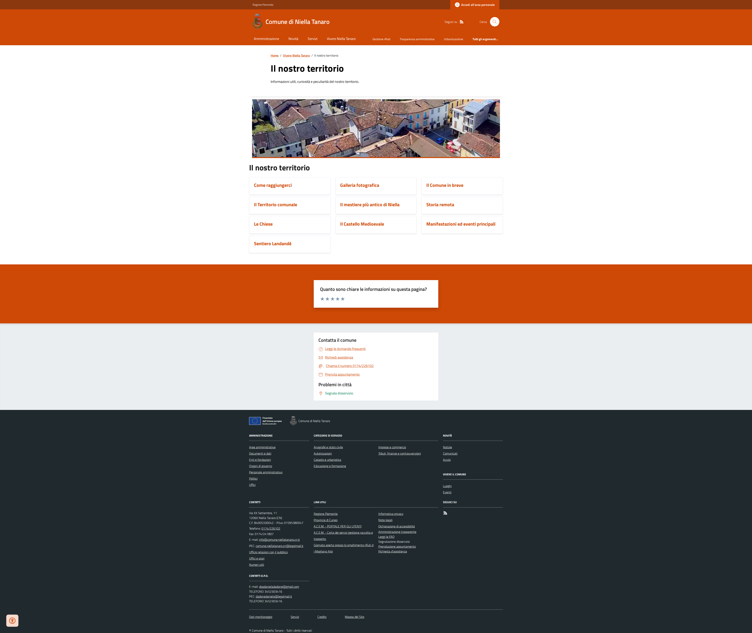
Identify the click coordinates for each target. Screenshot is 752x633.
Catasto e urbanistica (327, 459)
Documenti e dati (260, 453)
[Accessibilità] (12, 621)
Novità (293, 38)
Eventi (447, 492)
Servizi (312, 38)
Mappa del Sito (354, 616)
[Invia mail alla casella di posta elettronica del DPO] (279, 586)
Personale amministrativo (265, 472)
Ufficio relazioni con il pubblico (268, 552)
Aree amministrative (262, 447)
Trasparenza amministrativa (417, 39)
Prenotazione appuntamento (397, 546)
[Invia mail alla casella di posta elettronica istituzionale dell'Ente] (279, 539)
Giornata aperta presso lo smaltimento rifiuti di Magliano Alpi (343, 548)
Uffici (252, 484)
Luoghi (447, 486)
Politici (253, 478)
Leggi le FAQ (386, 536)
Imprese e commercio (392, 447)
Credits (321, 616)
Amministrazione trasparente (397, 531)
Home (274, 55)
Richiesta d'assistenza (392, 551)
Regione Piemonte (263, 5)
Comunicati (450, 453)
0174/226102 (270, 528)
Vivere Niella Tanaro (341, 38)
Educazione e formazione (330, 466)
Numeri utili (256, 564)
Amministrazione (266, 38)
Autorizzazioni (323, 453)
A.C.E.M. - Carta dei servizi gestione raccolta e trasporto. (343, 535)
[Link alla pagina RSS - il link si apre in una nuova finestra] (461, 21)
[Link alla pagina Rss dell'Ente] (445, 513)
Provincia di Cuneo (325, 520)
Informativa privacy (390, 513)
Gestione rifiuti (381, 39)
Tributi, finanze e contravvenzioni (399, 453)
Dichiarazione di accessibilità (396, 526)
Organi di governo (260, 466)
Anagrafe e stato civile (328, 447)
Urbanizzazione (453, 39)
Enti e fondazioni (260, 459)
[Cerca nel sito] (493, 21)
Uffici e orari (256, 558)
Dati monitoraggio (260, 616)
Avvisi (447, 459)
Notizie (447, 447)
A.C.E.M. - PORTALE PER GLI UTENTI (338, 526)
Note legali (385, 520)
